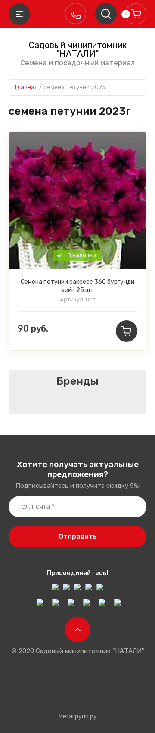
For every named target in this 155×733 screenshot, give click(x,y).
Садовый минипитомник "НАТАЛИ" (78, 49)
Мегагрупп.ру (78, 716)
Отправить (78, 536)
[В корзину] (126, 331)
